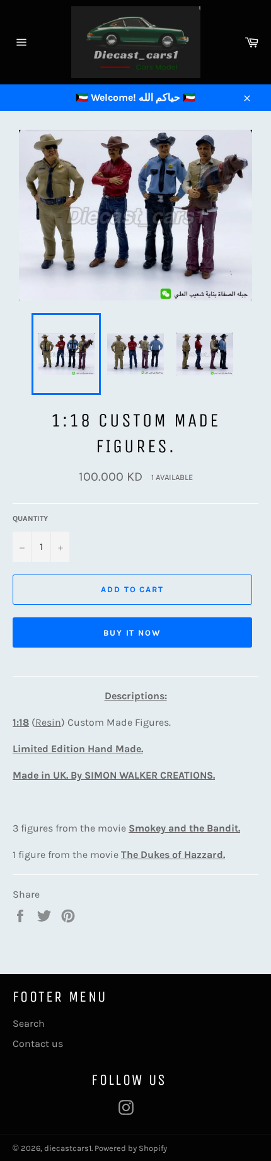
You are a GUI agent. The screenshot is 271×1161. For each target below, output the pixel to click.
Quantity (30, 518)
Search (29, 1023)
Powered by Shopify (131, 1148)
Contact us (38, 1043)
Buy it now (132, 633)
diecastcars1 (67, 1148)
